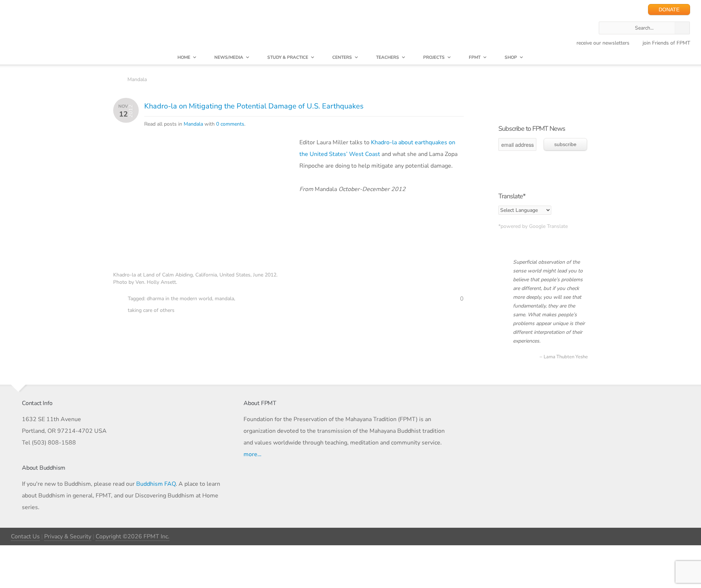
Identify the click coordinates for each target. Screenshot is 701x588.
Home (183, 57)
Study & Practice (287, 57)
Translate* (511, 196)
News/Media (228, 57)
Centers (342, 57)
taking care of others (151, 310)
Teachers (387, 57)
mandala (224, 298)
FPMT (474, 57)
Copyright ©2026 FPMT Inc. (132, 536)
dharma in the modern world (179, 298)
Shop (511, 57)
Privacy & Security (67, 536)
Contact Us (25, 536)
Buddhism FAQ (156, 484)
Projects (434, 57)
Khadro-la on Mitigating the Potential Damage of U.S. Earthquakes (254, 106)
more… (252, 454)
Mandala (137, 79)
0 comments (230, 124)
